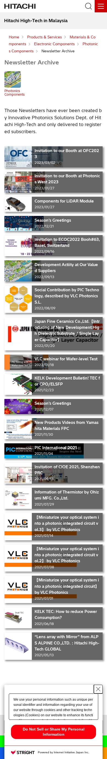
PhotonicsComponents (14, 92)
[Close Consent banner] (98, 689)
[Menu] (101, 6)
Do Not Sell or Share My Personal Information (54, 732)
